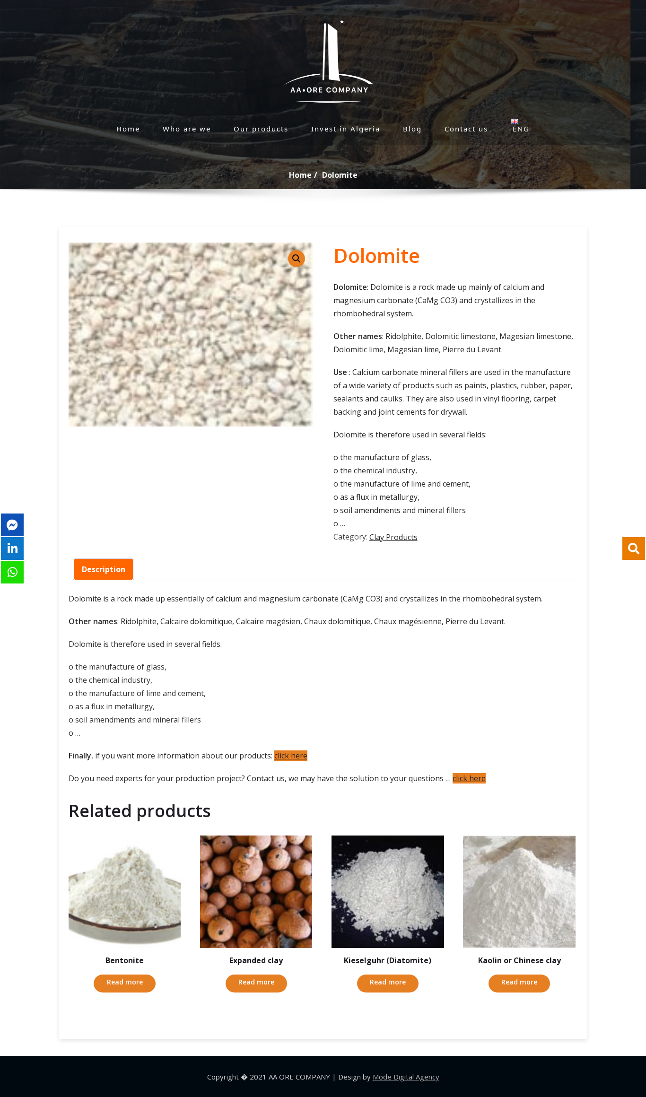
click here (290, 755)
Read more (125, 981)
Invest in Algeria (345, 128)
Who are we (187, 128)
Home (128, 128)
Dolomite (340, 175)
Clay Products (393, 537)
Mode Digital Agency (406, 1076)
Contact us (466, 128)
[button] (296, 258)
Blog (412, 128)
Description (103, 569)
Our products (261, 128)
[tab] (103, 569)
